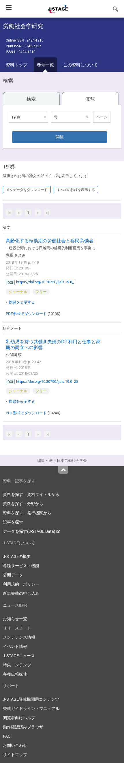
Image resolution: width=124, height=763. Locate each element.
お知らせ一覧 (15, 618)
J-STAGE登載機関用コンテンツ (31, 699)
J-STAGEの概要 (17, 556)
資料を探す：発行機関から (27, 512)
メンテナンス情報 (19, 637)
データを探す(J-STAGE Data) (29, 531)
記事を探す (13, 522)
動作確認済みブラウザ (23, 727)
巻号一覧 (45, 65)
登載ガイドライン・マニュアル (31, 708)
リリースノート (17, 628)
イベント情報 (15, 646)
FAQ (7, 736)
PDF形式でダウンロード (26, 313)
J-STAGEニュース (19, 655)
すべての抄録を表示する (76, 189)
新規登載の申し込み (21, 593)
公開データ (13, 575)
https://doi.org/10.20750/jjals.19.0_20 (47, 381)
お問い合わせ (15, 745)
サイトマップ (15, 754)
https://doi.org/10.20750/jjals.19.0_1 (46, 281)
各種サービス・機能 (21, 565)
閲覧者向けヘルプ (19, 717)
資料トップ (16, 65)
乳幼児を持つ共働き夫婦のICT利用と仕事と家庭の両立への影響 (53, 344)
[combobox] (28, 117)
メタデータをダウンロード (27, 189)
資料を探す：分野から (23, 503)
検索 (31, 98)
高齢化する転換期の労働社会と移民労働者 (49, 240)
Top (63, 470)
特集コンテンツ (17, 665)
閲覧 (90, 99)
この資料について (80, 65)
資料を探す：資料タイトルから (31, 494)
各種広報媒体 (15, 674)
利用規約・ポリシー (21, 584)
